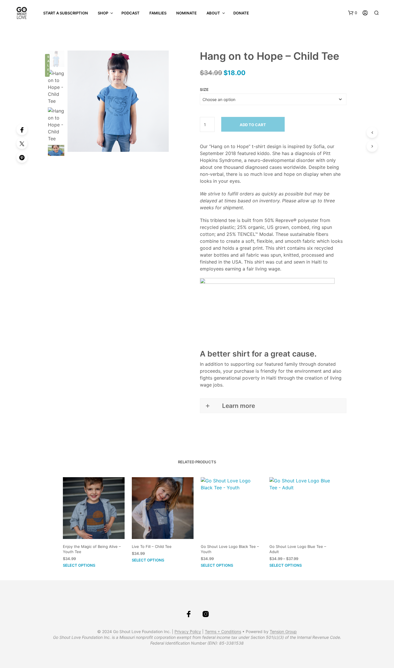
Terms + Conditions (223, 631)
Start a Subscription (65, 13)
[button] (352, 13)
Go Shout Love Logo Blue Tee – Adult (297, 549)
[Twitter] (21, 143)
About (213, 13)
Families (157, 13)
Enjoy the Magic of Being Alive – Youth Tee (92, 549)
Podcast (130, 13)
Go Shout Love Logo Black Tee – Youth (230, 549)
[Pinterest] (21, 157)
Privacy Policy (188, 631)
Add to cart (253, 124)
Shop (103, 13)
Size (204, 89)
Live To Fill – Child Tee (152, 546)
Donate (241, 13)
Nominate (186, 13)
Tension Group (283, 631)
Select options (79, 565)
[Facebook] (21, 129)
